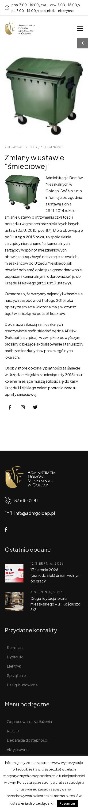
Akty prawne (18, 749)
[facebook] (10, 407)
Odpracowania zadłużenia (29, 721)
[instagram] (22, 407)
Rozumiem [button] (67, 803)
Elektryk (14, 666)
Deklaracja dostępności (27, 740)
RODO (13, 730)
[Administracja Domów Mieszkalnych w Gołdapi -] (20, 28)
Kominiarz (15, 647)
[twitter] (35, 407)
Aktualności (52, 147)
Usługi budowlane (22, 684)
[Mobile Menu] (80, 28)
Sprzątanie (16, 675)
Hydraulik (15, 656)
